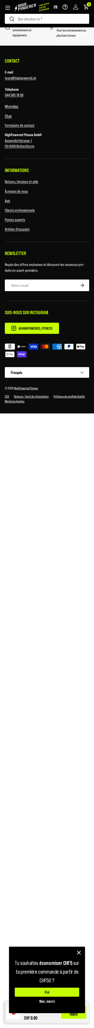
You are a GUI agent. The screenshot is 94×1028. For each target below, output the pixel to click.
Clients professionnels (20, 210)
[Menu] (7, 7)
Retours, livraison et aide (21, 181)
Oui (47, 992)
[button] (55, 7)
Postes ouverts (15, 219)
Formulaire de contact (19, 125)
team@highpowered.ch (20, 77)
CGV (7, 396)
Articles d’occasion (17, 229)
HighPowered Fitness (26, 388)
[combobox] (47, 19)
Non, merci (47, 1001)
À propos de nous (16, 191)
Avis (7, 200)
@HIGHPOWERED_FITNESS (36, 328)
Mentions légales (14, 401)
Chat (8, 116)
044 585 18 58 (14, 94)
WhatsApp (11, 106)
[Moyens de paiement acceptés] (47, 351)
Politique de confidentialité (69, 396)
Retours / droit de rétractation (31, 396)
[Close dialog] (79, 953)
